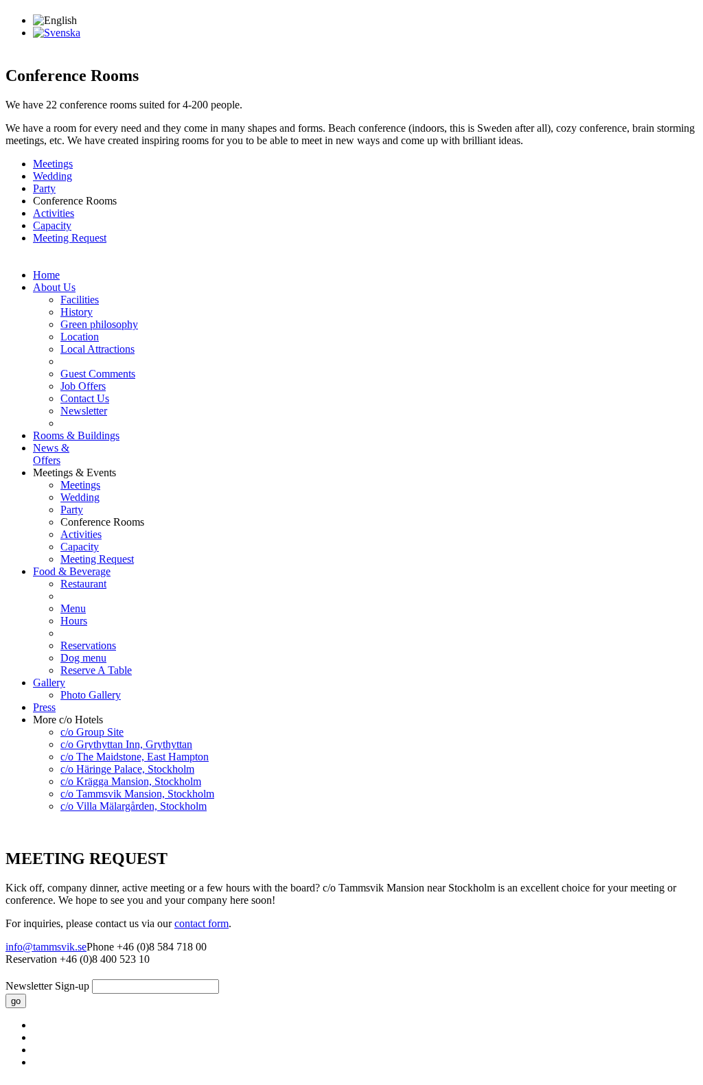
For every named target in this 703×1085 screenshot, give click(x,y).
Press (44, 707)
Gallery (49, 682)
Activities (53, 213)
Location (79, 336)
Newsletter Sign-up (47, 986)
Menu (73, 608)
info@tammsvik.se (46, 947)
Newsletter (83, 411)
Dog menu (83, 658)
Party (44, 188)
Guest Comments (97, 374)
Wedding (52, 176)
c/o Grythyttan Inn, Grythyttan (126, 744)
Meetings (53, 164)
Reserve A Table (96, 670)
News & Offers (51, 454)
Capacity (52, 225)
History (76, 312)
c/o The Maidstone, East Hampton (134, 756)
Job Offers (83, 386)
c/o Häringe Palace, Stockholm (127, 769)
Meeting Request (69, 238)
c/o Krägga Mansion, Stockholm (130, 781)
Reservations (88, 645)
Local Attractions (97, 349)
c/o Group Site (92, 732)
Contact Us (84, 398)
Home (46, 275)
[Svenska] (56, 32)
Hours (73, 621)
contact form (201, 923)
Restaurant (83, 584)
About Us (54, 287)
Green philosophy (99, 324)
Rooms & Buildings (76, 435)
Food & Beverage (72, 571)
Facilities (79, 299)
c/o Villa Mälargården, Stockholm (133, 806)
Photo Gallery (90, 695)
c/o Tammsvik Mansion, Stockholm (137, 794)
